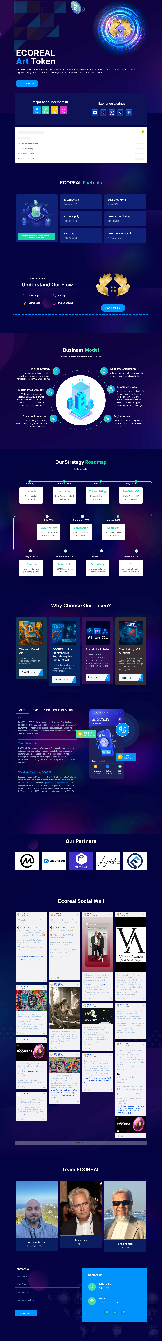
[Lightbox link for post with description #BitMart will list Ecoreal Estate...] (31, 969)
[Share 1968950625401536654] (111, 1090)
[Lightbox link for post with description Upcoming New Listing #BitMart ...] (64, 967)
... (38, 1029)
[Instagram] (106, 1312)
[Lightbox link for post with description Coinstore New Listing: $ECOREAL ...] (130, 1124)
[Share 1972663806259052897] (144, 1037)
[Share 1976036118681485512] (78, 1048)
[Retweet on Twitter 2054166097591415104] (18, 980)
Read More (27, 672)
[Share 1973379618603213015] (44, 1033)
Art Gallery (25, 83)
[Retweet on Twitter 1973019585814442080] (85, 1048)
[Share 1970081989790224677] (144, 1136)
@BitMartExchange (26, 927)
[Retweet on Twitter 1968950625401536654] (85, 1090)
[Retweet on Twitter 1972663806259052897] (118, 1037)
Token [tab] (35, 710)
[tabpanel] (48, 758)
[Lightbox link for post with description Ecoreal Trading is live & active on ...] (31, 1052)
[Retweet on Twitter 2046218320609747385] (52, 978)
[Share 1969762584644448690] (78, 1102)
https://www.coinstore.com (28, 1071)
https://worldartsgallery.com (29, 1114)
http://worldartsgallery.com (95, 985)
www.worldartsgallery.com (57, 783)
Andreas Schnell (36, 1242)
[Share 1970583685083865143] (44, 1087)
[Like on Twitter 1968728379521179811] (22, 1119)
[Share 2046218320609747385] (78, 978)
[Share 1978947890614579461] (144, 999)
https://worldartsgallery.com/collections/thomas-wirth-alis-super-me (97, 1080)
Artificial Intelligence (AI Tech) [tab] (58, 710)
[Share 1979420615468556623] (111, 999)
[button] (17, 864)
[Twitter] (115, 1312)
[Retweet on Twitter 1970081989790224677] (118, 1136)
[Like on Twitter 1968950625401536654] (89, 1090)
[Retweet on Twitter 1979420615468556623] (85, 999)
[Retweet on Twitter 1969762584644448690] (52, 1102)
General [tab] (22, 710)
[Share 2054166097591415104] (44, 980)
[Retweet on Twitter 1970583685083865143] (18, 1087)
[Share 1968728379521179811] (44, 1119)
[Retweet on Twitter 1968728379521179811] (18, 1119)
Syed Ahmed (125, 1243)
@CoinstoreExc (124, 1074)
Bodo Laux (81, 1240)
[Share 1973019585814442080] (111, 1048)
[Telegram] (123, 1312)
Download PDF (113, 308)
